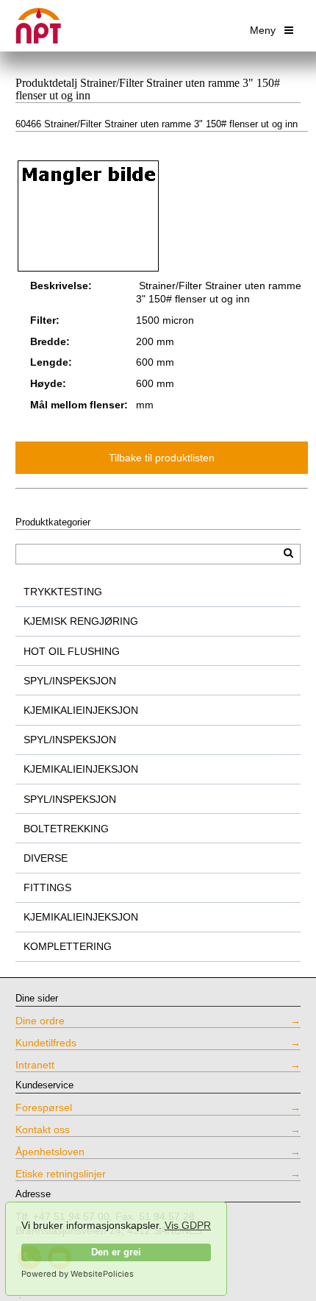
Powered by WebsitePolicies (77, 1274)
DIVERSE (46, 858)
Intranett (34, 1065)
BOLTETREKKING (66, 828)
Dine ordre (40, 1021)
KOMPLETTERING (68, 946)
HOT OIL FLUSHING (72, 651)
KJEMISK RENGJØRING (81, 621)
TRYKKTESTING (63, 592)
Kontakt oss (42, 1129)
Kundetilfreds (45, 1043)
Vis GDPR (188, 1225)
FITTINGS (47, 887)
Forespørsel (43, 1107)
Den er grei (116, 1252)
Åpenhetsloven (50, 1152)
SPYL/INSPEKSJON (70, 681)
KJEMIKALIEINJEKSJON (81, 710)
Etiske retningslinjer (60, 1174)
